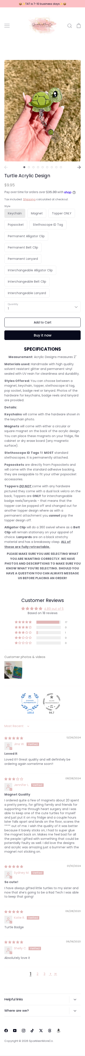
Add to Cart (42, 322)
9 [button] (61, 167)
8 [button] (56, 167)
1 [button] (24, 167)
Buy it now (42, 335)
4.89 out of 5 (54, 609)
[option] (42, 110)
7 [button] (52, 167)
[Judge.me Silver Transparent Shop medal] (51, 702)
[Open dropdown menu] (75, 999)
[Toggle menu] (7, 25)
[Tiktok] (32, 1030)
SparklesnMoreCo (41, 1041)
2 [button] (29, 167)
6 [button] (47, 167)
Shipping (29, 199)
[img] (13, 738)
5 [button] (43, 167)
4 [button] (38, 167)
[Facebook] (6, 1030)
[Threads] (49, 1030)
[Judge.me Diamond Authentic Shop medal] (30, 702)
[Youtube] (14, 1030)
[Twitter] (41, 1030)
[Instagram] (23, 1030)
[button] (23, 622)
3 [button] (33, 167)
